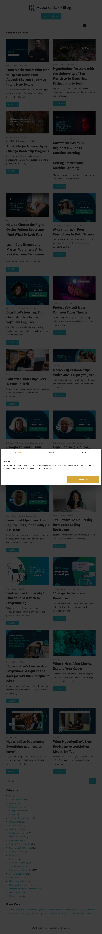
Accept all (83, 479)
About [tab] (84, 452)
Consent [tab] (17, 452)
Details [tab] (51, 452)
